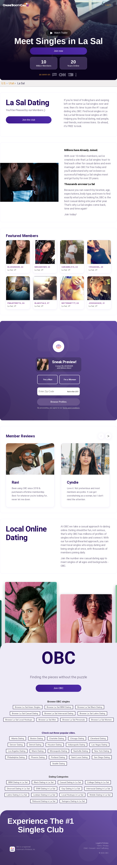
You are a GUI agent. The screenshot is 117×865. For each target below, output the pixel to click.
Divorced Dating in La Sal (18, 788)
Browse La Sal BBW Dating (59, 707)
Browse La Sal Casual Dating (25, 713)
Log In (108, 5)
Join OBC (58, 688)
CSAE (86, 848)
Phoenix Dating (38, 757)
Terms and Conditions (71, 408)
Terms (99, 846)
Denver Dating (16, 745)
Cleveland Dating (98, 738)
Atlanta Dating (17, 738)
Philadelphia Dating (16, 757)
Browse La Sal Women (101, 720)
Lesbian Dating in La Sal (44, 795)
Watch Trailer (60, 33)
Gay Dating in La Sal (70, 788)
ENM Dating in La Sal (45, 788)
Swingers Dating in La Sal (73, 801)
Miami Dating (38, 751)
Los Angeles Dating (16, 751)
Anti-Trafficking (102, 848)
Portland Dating (58, 757)
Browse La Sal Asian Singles (27, 707)
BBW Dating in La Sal (18, 782)
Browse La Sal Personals (73, 720)
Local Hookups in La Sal (72, 795)
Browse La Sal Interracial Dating (58, 713)
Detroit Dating (35, 745)
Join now (58, 51)
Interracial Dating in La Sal (98, 788)
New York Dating (101, 751)
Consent (92, 848)
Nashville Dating (80, 751)
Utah (11, 83)
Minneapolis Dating (58, 751)
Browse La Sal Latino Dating (92, 713)
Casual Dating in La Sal (70, 782)
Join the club (28, 120)
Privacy (105, 846)
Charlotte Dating (56, 738)
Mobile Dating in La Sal (100, 795)
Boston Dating (36, 738)
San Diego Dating (102, 757)
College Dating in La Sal (98, 782)
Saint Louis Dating (79, 757)
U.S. (3, 83)
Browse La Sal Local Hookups (18, 720)
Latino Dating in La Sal (17, 795)
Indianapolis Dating (76, 745)
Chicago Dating (77, 738)
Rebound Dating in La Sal (43, 801)
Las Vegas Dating (99, 745)
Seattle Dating (58, 763)
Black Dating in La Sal (44, 782)
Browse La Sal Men (47, 720)
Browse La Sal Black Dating (89, 707)
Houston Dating (55, 745)
